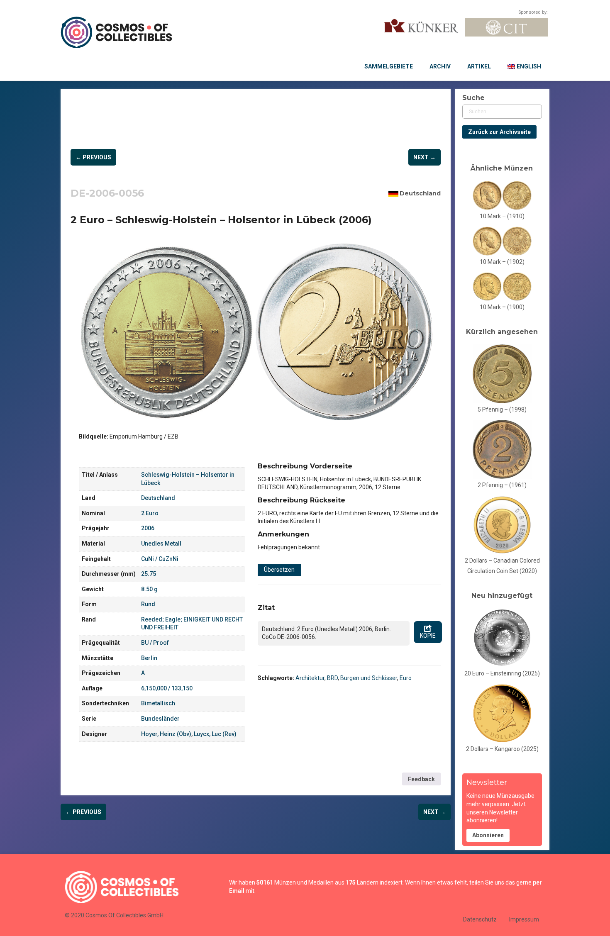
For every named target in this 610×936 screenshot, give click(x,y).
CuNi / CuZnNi (159, 559)
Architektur (310, 678)
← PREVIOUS (93, 157)
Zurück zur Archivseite (499, 132)
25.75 (148, 573)
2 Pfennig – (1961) (502, 485)
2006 (147, 528)
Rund (148, 604)
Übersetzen (279, 569)
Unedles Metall (161, 543)
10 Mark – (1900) (502, 307)
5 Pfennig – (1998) (502, 409)
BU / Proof (155, 642)
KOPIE (428, 635)
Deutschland (420, 193)
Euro (406, 678)
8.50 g (149, 589)
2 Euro (150, 513)
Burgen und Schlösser (368, 678)
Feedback (421, 779)
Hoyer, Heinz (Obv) (166, 734)
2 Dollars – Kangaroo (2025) (502, 749)
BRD (332, 678)
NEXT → (424, 157)
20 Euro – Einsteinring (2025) (502, 673)
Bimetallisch (158, 703)
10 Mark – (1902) (502, 261)
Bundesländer (160, 718)
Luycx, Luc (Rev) (215, 734)
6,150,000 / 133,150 (167, 688)
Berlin (149, 658)
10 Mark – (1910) (502, 216)
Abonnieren (488, 835)
